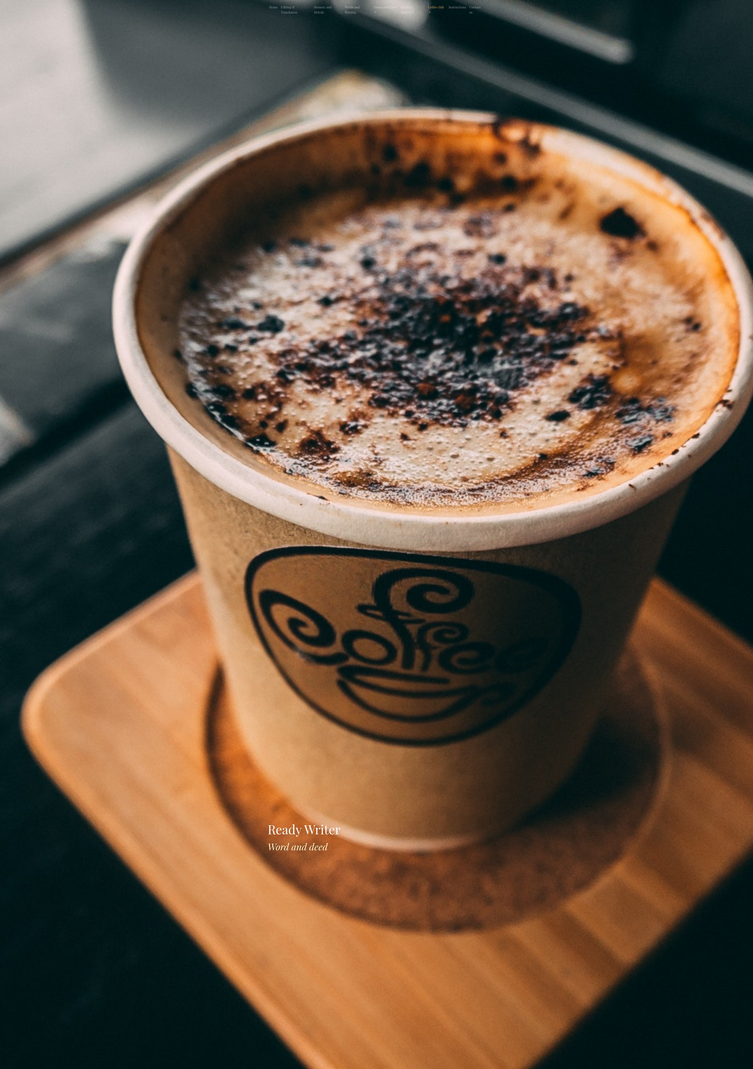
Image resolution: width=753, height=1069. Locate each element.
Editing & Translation (289, 9)
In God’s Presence (407, 9)
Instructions (457, 7)
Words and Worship (352, 9)
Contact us (475, 9)
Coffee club (436, 7)
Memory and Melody (323, 9)
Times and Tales (385, 7)
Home (273, 7)
